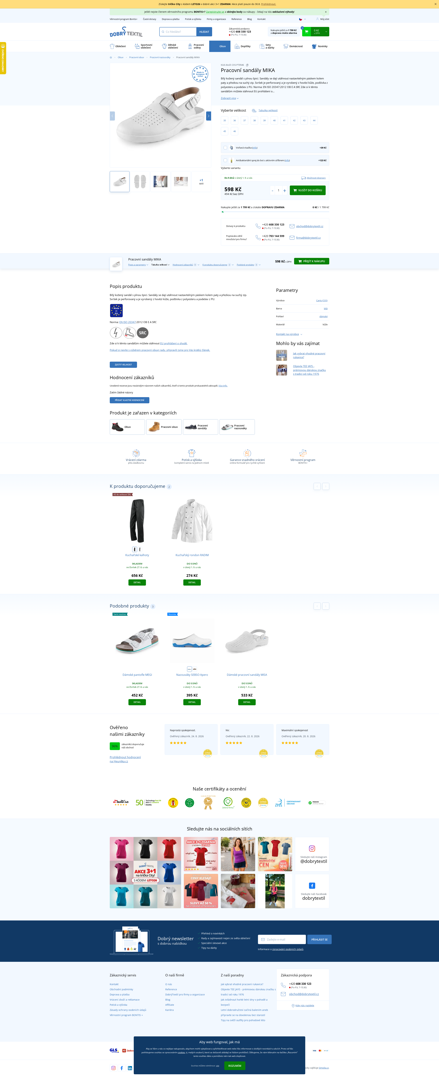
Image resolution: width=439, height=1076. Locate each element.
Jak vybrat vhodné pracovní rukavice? (242, 984)
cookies (181, 1052)
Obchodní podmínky (121, 989)
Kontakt (261, 19)
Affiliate (169, 1004)
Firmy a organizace (216, 19)
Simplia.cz (324, 1067)
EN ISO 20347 (127, 322)
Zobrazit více (228, 98)
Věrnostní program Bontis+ (123, 19)
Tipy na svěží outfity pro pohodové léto (243, 1020)
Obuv (120, 57)
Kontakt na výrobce (287, 334)
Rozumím (234, 1065)
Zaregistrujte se (215, 11)
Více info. (223, 385)
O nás (168, 984)
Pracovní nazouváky (160, 57)
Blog (249, 19)
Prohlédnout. (268, 4)
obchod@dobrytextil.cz (309, 226)
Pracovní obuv (136, 57)
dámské (323, 316)
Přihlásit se (319, 939)
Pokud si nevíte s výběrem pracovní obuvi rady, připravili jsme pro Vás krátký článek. (160, 350)
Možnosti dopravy (316, 177)
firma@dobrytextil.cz (308, 237)
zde (217, 1065)
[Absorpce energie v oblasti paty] (129, 332)
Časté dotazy (149, 19)
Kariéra (169, 1010)
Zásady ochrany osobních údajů (128, 1010)
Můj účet (324, 19)
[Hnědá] (194, 669)
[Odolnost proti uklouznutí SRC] (143, 332)
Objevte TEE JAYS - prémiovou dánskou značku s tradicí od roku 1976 (309, 370)
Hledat (204, 31)
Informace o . (281, 949)
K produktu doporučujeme (216, 264)
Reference (237, 19)
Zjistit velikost (123, 364)
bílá (326, 308)
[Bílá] (189, 669)
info (255, 147)
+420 (240, 31)
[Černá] (134, 549)
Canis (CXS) (322, 300)
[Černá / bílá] (139, 549)
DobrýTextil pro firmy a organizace (185, 994)
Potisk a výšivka (193, 19)
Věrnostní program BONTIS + (126, 1015)
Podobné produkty (247, 264)
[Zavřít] (435, 4)
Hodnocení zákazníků (184, 264)
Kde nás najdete (304, 1005)
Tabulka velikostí (268, 110)
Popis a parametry (137, 264)
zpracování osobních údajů (287, 949)
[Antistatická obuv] (116, 332)
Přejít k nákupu (314, 261)
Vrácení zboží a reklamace (125, 999)
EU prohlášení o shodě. (173, 343)
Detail (137, 582)
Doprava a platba (170, 19)
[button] (208, 116)
